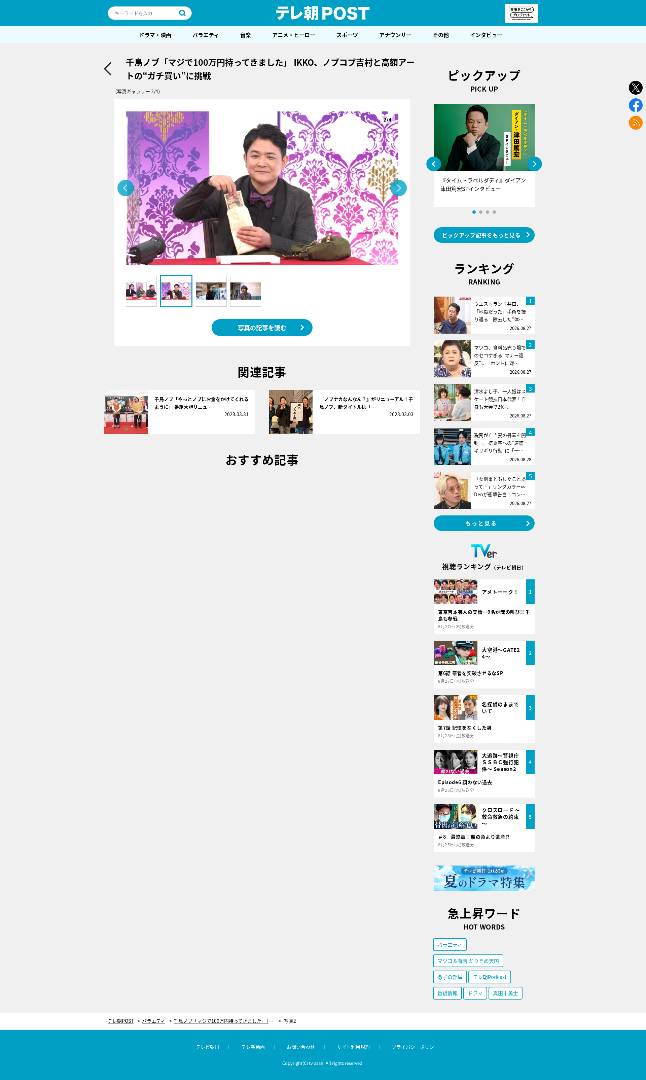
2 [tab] (480, 212)
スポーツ (347, 35)
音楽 (245, 35)
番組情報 (447, 993)
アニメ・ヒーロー (293, 35)
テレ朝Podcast (490, 976)
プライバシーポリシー (415, 1046)
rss (636, 123)
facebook (636, 105)
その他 (441, 35)
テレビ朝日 (207, 1046)
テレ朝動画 (253, 1046)
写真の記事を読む (262, 327)
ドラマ (475, 993)
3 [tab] (487, 212)
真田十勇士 (505, 993)
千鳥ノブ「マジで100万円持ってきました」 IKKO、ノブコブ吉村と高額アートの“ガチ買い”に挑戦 (227, 1021)
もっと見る (481, 523)
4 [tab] (494, 212)
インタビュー (486, 35)
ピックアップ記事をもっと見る (481, 235)
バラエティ (205, 35)
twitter (636, 88)
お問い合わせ (301, 1046)
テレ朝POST (323, 13)
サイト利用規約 (353, 1046)
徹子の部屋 (450, 976)
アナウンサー (395, 35)
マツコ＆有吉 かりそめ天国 (468, 960)
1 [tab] (474, 212)
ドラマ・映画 (155, 35)
